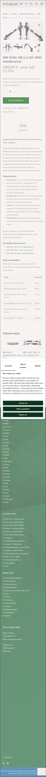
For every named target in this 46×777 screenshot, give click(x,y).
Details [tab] (38, 366)
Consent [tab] (8, 366)
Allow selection (23, 409)
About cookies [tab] (23, 365)
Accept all (23, 403)
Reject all (23, 415)
